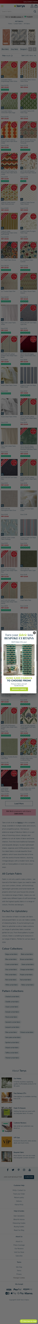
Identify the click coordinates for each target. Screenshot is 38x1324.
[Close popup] (34, 632)
